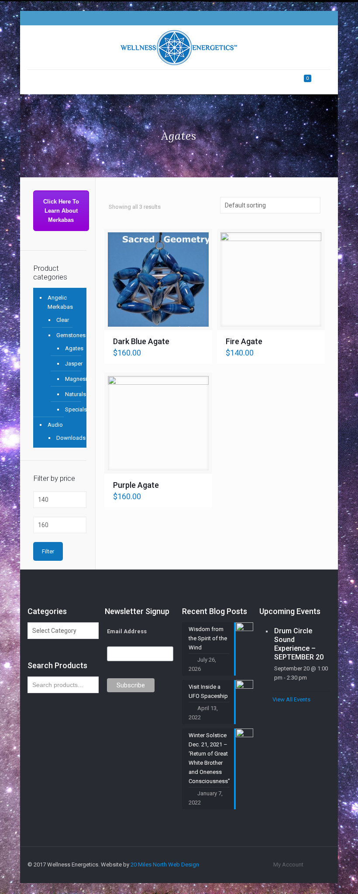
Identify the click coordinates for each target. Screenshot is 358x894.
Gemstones (67, 335)
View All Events (291, 699)
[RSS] (320, 18)
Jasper (69, 363)
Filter (48, 551)
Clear (62, 320)
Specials (69, 409)
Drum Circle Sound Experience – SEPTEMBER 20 (299, 644)
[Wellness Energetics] (178, 47)
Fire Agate (244, 341)
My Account (288, 864)
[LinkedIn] (308, 18)
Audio (55, 424)
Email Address (127, 631)
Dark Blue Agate (141, 341)
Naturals (69, 394)
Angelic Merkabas (60, 302)
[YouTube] (297, 18)
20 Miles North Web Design (165, 864)
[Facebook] (285, 18)
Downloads (67, 438)
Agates (69, 348)
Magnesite (69, 379)
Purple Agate (136, 485)
